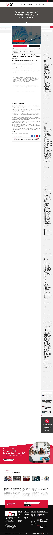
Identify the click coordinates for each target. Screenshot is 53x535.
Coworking (45, 124)
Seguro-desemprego (47, 354)
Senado (45, 357)
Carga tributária (46, 69)
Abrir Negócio (46, 37)
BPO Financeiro (46, 61)
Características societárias (46, 68)
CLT (44, 79)
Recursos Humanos (47, 336)
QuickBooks (45, 329)
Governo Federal (46, 225)
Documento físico (47, 168)
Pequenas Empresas (47, 302)
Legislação (45, 252)
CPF (44, 126)
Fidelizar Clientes (46, 203)
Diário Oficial (46, 152)
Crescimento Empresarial (48, 130)
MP (44, 275)
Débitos (45, 138)
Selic (44, 355)
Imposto (45, 229)
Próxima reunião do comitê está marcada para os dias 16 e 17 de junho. (23, 51)
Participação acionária (47, 300)
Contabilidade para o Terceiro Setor (47, 105)
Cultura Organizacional (47, 135)
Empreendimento (46, 178)
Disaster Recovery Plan (47, 160)
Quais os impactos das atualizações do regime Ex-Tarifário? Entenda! (48, 402)
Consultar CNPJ (46, 92)
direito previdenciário (47, 157)
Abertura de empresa (47, 33)
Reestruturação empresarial (46, 341)
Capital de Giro (46, 65)
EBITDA (45, 171)
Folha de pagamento (47, 208)
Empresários (46, 183)
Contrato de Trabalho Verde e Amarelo (47, 117)
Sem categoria (46, 356)
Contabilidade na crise (47, 97)
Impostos (45, 233)
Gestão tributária (46, 222)
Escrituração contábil (47, 193)
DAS (44, 136)
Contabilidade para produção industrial (47, 108)
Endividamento (46, 191)
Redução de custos (47, 338)
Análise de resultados (47, 44)
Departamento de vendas (48, 150)
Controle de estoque (47, 121)
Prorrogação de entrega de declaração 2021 (48, 326)
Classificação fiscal (47, 76)
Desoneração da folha (47, 151)
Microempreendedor (47, 273)
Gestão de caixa (46, 212)
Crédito (45, 127)
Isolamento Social (47, 247)
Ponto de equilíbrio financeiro (47, 315)
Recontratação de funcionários (47, 334)
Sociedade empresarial (47, 363)
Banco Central (46, 55)
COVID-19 (45, 123)
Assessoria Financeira (47, 47)
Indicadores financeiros (48, 236)
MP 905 (45, 276)
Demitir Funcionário (47, 149)
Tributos (45, 383)
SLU (44, 361)
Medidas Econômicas (47, 268)
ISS (44, 248)
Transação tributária (47, 380)
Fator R (45, 200)
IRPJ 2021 (45, 246)
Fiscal (44, 206)
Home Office (46, 226)
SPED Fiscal (45, 368)
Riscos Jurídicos (46, 350)
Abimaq (45, 34)
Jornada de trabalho (47, 249)
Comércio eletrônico (47, 85)
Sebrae (45, 352)
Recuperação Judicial (47, 335)
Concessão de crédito (47, 91)
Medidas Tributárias (47, 270)
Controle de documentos (48, 120)
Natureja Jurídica (46, 284)
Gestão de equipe (47, 213)
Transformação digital (47, 381)
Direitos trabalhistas (47, 158)
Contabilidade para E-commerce (47, 101)
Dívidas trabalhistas (47, 162)
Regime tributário (46, 344)
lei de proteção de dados (48, 255)
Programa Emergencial (47, 323)
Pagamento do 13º (47, 296)
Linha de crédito (46, 259)
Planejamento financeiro (48, 306)
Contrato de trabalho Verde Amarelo (47, 115)
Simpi (44, 359)
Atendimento (46, 49)
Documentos (46, 169)
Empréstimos (46, 189)
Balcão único (46, 54)
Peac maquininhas (47, 301)
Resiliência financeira (47, 348)
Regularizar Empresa (47, 345)
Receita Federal (46, 330)
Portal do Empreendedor (48, 316)
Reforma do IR (46, 342)
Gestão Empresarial (47, 218)
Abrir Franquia (46, 36)
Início (21, 4)
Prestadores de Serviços (48, 321)
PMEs (44, 313)
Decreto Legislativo (47, 147)
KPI (44, 251)
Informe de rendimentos (48, 238)
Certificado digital (47, 72)
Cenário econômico (15, 52)
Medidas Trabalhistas (47, 269)
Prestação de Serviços (47, 320)
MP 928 (45, 278)
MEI (44, 271)
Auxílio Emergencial (47, 52)
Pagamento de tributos (47, 295)
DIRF (44, 159)
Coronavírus (46, 122)
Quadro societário (47, 328)
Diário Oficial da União (47, 153)
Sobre (25, 4)
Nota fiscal (45, 288)
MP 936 (45, 279)
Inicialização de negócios (48, 239)
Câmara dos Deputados (48, 64)
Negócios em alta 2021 (47, 287)
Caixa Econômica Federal (48, 63)
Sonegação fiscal (47, 367)
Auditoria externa (46, 50)
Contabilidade (46, 96)
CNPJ (44, 80)
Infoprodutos (46, 237)
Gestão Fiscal (46, 220)
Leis (44, 257)
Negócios (45, 286)
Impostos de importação (48, 234)
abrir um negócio (46, 38)
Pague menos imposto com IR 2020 (47, 298)
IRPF (44, 245)
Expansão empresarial (47, 199)
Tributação (45, 382)
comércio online (46, 86)
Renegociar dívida (47, 347)
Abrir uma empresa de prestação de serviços (47, 39)
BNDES (45, 60)
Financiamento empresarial (46, 205)
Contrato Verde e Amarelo (48, 119)
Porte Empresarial (46, 317)
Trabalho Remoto (46, 379)
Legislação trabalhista (47, 253)
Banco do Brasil (46, 57)
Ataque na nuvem (47, 48)
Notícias (45, 290)
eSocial (45, 194)
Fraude (45, 210)
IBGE (44, 227)
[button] (32, 136)
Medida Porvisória (47, 265)
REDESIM (45, 337)
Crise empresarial (46, 133)
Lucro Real (45, 261)
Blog (39, 4)
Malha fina (45, 262)
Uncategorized (46, 384)
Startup (45, 369)
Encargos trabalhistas (47, 190)
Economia (45, 172)
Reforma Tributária (47, 343)
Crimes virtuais (46, 131)
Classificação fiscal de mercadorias (47, 78)
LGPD (44, 258)
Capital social (46, 66)
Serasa (45, 358)
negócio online (46, 285)
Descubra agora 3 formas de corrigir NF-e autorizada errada (48, 412)
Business (45, 62)
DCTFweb (45, 137)
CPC (44, 125)
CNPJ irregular (46, 82)
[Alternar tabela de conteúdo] (39, 48)
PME (44, 312)
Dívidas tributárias (47, 163)
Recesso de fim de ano (47, 332)
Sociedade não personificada (46, 365)
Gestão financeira (47, 219)
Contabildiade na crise (47, 94)
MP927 (45, 282)
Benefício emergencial (47, 58)
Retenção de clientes (47, 349)
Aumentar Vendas (47, 51)
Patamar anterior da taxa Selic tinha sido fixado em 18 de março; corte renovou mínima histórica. (25, 50)
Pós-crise (45, 319)
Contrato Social (46, 118)
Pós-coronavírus (46, 318)
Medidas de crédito (47, 267)
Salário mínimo (46, 351)
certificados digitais (47, 73)
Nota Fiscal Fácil (46, 289)
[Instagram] (47, 1)
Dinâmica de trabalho (47, 155)
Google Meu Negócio (47, 223)
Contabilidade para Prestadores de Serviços (48, 106)
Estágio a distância (47, 196)
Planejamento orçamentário (46, 307)
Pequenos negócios (47, 303)
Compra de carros (47, 90)
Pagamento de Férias (47, 294)
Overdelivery (46, 293)
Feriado (45, 201)
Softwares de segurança (48, 366)
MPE (44, 283)
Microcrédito (46, 272)
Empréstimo (46, 186)
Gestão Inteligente (47, 221)
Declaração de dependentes (46, 140)
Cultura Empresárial (47, 134)
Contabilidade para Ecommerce (47, 103)
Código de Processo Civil (48, 83)
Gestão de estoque (47, 214)
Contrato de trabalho (47, 113)
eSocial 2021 (46, 195)
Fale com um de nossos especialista (47, 430)
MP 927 (45, 277)
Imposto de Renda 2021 (47, 232)
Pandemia (45, 299)
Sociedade (45, 362)
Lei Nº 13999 (45, 256)
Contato (43, 4)
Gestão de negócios (47, 216)
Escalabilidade (46, 192)
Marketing (45, 264)
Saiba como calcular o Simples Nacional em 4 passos (44, 489)
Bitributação (46, 59)
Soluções (35, 4)
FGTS (44, 202)
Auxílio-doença (46, 53)
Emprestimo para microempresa (46, 188)
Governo (45, 224)
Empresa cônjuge (46, 180)
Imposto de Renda (47, 230)
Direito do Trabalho (47, 156)
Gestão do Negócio (47, 217)
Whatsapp (45, 386)
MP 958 (45, 281)
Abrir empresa (46, 35)
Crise (44, 132)
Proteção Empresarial (47, 327)
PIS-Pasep (45, 304)
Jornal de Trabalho (47, 250)
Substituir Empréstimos (47, 371)
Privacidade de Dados (47, 322)
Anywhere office (46, 45)
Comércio (45, 84)
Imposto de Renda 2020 (48, 231)
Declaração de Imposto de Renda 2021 (48, 144)
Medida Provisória (47, 266)
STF (44, 370)
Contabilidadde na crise (48, 95)
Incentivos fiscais (46, 235)
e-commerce (46, 170)
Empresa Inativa (46, 181)
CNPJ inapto (46, 81)
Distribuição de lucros (47, 161)
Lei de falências (46, 254)
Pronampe (45, 324)
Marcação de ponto (47, 263)
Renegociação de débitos (48, 346)
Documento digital (47, 167)
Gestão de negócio (47, 215)
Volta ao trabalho (46, 385)
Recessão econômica (47, 331)
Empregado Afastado (47, 179)
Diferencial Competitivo (48, 154)
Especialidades (29, 4)
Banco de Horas (46, 56)
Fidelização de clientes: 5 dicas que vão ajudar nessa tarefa (48, 396)
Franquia (45, 209)
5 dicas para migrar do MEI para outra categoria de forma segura (48, 407)
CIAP (44, 75)
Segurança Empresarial (47, 353)
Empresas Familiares (47, 185)
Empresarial (45, 182)
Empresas (45, 184)
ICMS (44, 228)
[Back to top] (51, 533)
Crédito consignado (47, 128)
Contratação (46, 112)
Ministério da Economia (47, 274)
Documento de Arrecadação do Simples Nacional (48, 165)
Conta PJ (45, 93)
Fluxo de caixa (46, 207)
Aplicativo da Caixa (47, 46)
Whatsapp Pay (46, 387)
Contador (45, 111)
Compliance (46, 88)
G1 (14, 131)
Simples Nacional (46, 360)
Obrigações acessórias (47, 292)
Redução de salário (47, 339)
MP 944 (45, 280)
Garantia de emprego (47, 211)
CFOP (44, 74)
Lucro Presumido (46, 260)
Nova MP (45, 291)
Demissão (45, 148)
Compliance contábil (47, 89)
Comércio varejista (47, 87)
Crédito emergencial (47, 129)
